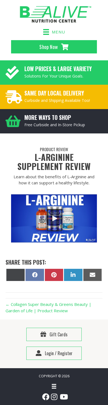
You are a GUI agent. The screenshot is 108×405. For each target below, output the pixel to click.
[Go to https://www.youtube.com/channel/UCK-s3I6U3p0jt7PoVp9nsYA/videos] (63, 397)
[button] (54, 218)
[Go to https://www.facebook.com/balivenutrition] (45, 397)
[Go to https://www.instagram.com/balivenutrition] (54, 397)
